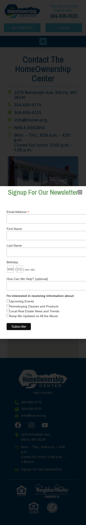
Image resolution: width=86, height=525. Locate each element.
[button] (80, 192)
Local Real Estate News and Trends (34, 311)
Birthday (12, 262)
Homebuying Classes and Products (33, 306)
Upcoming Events (21, 301)
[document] (43, 262)
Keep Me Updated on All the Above (33, 316)
